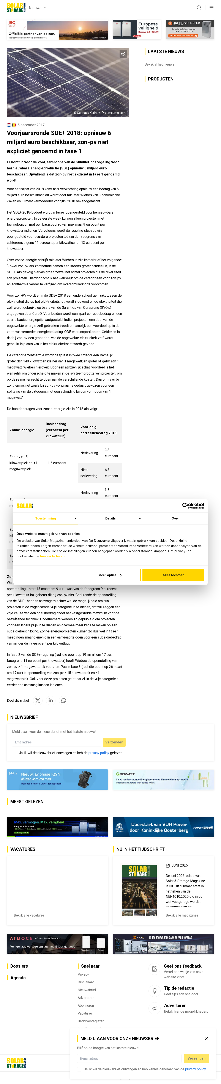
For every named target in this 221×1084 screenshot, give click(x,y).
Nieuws (35, 7)
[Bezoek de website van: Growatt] (163, 780)
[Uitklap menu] (211, 7)
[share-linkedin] (50, 700)
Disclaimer (86, 982)
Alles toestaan (173, 575)
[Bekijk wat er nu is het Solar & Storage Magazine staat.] (139, 890)
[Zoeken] (199, 7)
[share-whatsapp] (63, 700)
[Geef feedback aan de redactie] (154, 969)
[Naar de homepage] (16, 7)
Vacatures (85, 1013)
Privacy (83, 974)
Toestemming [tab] (45, 518)
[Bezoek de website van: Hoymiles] (57, 827)
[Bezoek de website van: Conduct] (137, 29)
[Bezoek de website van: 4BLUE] (57, 779)
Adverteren (86, 998)
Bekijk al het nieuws (159, 64)
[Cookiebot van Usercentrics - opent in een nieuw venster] (185, 506)
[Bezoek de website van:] (57, 944)
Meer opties (107, 575)
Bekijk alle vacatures (29, 915)
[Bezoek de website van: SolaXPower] (163, 944)
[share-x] (38, 700)
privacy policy (195, 1069)
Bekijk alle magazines (182, 915)
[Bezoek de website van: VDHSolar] (163, 827)
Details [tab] (110, 518)
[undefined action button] (180, 1058)
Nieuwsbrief (87, 990)
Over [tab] (175, 518)
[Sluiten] (206, 1038)
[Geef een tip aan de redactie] (154, 991)
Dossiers (19, 966)
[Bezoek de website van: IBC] (57, 29)
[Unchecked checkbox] (79, 1069)
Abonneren (86, 1006)
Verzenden (196, 1058)
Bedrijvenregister (91, 1021)
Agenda (18, 977)
